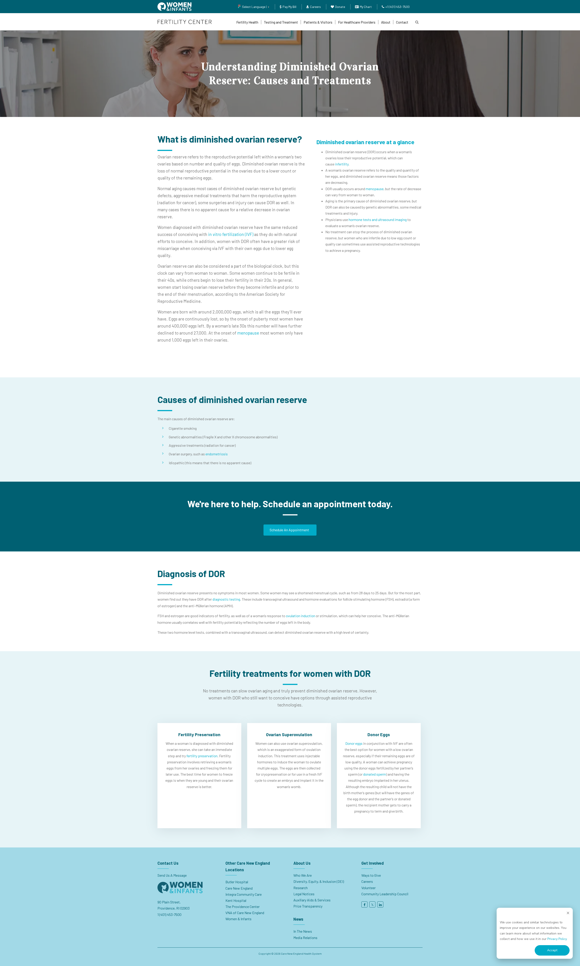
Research (300, 888)
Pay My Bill (289, 7)
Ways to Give (371, 875)
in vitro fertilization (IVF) (230, 234)
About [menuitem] (385, 22)
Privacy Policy (557, 939)
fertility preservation (202, 756)
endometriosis (216, 454)
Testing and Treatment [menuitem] (281, 22)
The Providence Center (242, 906)
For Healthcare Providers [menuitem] (356, 22)
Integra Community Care (243, 894)
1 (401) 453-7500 (169, 914)
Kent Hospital (235, 900)
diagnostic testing (226, 599)
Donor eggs (353, 743)
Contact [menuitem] (402, 22)
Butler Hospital (236, 882)
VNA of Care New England (244, 912)
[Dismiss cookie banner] (568, 914)
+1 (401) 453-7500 (397, 7)
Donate (340, 7)
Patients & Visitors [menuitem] (318, 22)
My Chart (366, 7)
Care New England (239, 888)
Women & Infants (238, 919)
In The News (302, 931)
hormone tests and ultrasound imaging (378, 219)
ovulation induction (300, 616)
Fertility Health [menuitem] (247, 22)
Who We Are (302, 875)
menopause (248, 332)
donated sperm (374, 774)
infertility (341, 164)
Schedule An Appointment (289, 530)
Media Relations (305, 937)
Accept (552, 950)
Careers (315, 7)
